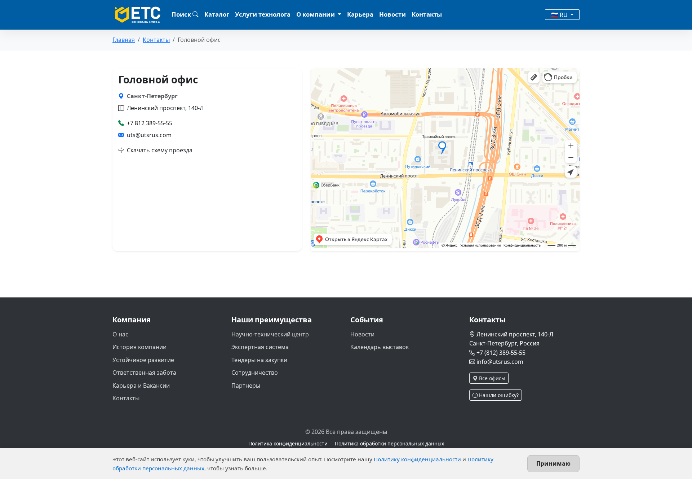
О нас (120, 334)
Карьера (360, 14)
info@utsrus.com (499, 362)
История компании (139, 347)
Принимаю (553, 463)
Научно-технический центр (270, 334)
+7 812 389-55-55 (149, 123)
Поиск (182, 14)
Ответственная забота (144, 372)
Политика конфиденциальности (288, 443)
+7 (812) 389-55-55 (500, 353)
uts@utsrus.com (149, 135)
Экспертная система (260, 347)
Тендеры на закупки (259, 360)
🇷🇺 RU (560, 15)
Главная (123, 40)
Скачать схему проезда (159, 150)
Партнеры (245, 385)
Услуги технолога (262, 14)
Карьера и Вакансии (141, 385)
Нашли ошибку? (498, 395)
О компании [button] (316, 14)
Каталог (216, 14)
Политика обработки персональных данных (389, 443)
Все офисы (491, 378)
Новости (392, 14)
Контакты (427, 14)
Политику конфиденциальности (417, 459)
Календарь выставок (379, 347)
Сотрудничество (254, 372)
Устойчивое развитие (143, 360)
